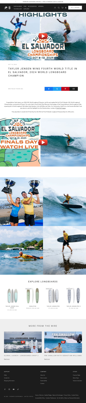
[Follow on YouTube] (13, 389)
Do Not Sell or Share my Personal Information (68, 398)
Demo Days (76, 378)
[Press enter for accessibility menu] (66, 7)
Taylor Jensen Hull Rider (12, 307)
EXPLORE (26, 8)
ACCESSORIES (32, 6)
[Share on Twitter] (57, 89)
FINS (25, 6)
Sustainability (43, 381)
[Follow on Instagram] (9, 389)
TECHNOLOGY (18, 8)
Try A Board (75, 7)
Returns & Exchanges (57, 395)
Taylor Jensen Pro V (74, 306)
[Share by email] (74, 89)
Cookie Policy (74, 395)
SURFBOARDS (18, 6)
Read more (6, 359)
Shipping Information (9, 381)
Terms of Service (39, 395)
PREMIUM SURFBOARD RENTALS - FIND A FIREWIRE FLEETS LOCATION (43, 1)
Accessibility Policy (40, 398)
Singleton (32, 306)
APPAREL (41, 6)
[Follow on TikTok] (18, 389)
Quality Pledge (48, 395)
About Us (42, 375)
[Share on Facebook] (49, 89)
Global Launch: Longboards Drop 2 (21, 355)
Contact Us (6, 378)
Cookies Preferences (51, 398)
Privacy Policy (67, 395)
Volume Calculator (77, 381)
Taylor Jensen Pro (53, 306)
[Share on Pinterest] (65, 89)
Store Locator (43, 378)
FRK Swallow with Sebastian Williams (63, 355)
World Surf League (61, 108)
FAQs (5, 375)
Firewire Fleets (76, 375)
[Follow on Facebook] (5, 389)
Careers (42, 383)
